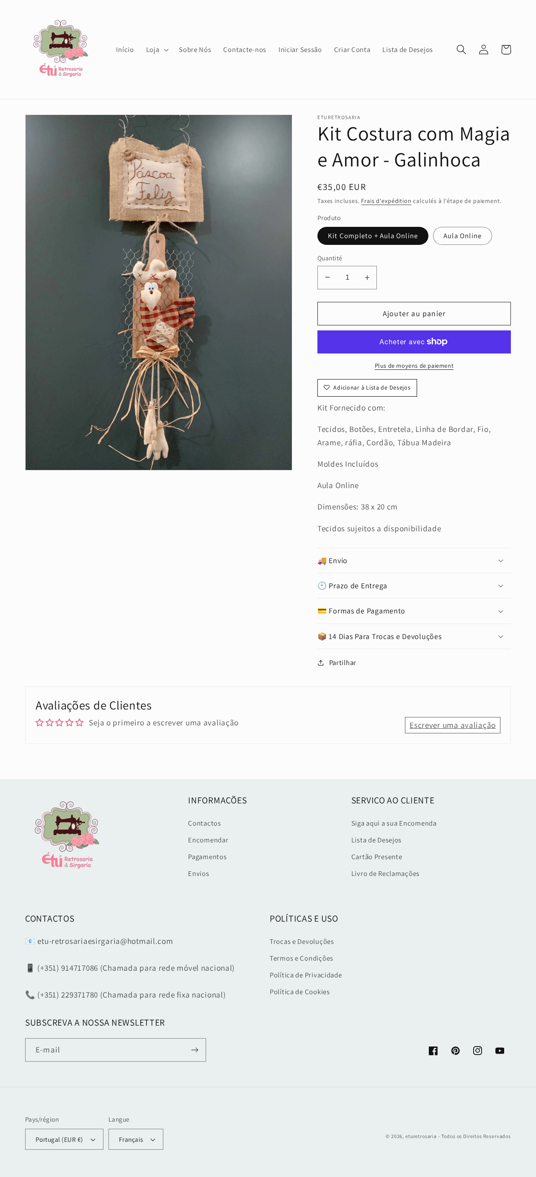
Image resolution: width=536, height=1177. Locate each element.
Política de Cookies (300, 991)
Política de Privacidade (306, 975)
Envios (198, 873)
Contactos (204, 823)
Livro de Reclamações (385, 873)
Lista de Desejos (376, 839)
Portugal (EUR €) (59, 1139)
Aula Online (462, 235)
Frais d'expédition (386, 201)
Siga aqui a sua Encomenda (394, 823)
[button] (156, 49)
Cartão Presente (376, 856)
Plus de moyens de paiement (414, 365)
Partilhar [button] (342, 662)
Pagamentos (207, 856)
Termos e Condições (301, 958)
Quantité (330, 258)
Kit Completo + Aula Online (373, 235)
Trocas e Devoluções (302, 941)
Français (131, 1139)
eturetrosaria (421, 1136)
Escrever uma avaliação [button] (453, 725)
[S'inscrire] (194, 1050)
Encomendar (208, 839)
